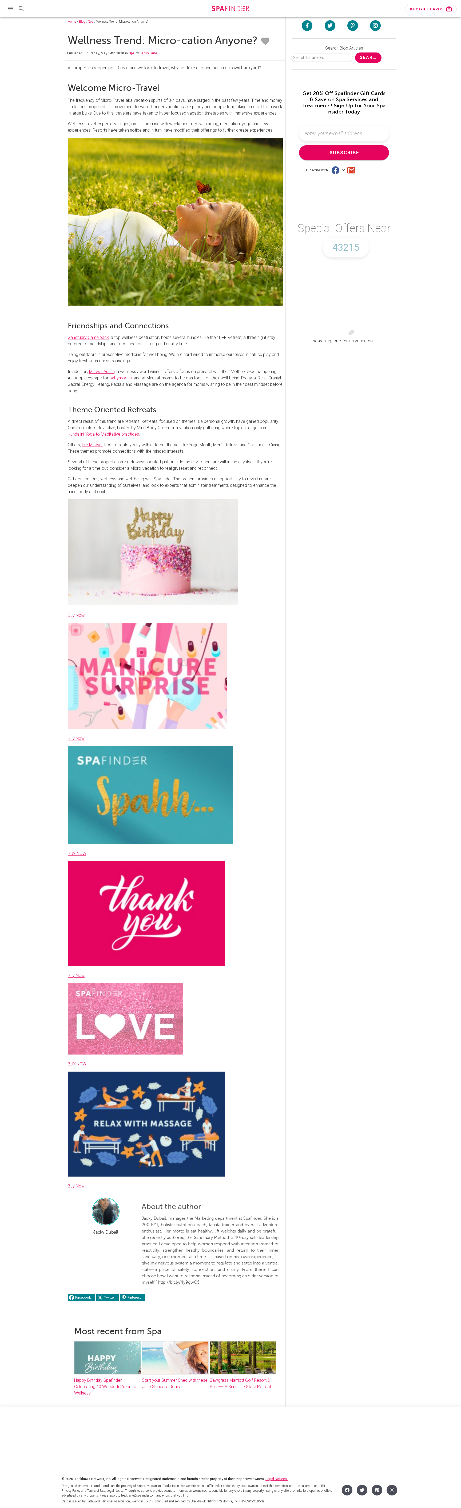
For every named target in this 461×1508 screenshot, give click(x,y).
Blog (82, 21)
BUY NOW (77, 853)
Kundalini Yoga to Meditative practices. (104, 434)
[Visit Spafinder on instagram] (375, 25)
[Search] (21, 8)
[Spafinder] (230, 9)
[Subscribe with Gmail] (351, 170)
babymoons (120, 377)
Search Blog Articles (344, 48)
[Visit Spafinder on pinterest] (352, 25)
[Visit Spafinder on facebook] (307, 25)
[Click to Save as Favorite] (265, 41)
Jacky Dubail (150, 53)
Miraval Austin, (102, 371)
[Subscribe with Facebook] (335, 170)
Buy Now (76, 615)
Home (72, 21)
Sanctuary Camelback (88, 337)
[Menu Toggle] (10, 8)
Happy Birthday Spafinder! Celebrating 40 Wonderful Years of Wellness (106, 1387)
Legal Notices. (276, 1479)
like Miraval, (92, 444)
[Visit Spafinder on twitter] (330, 25)
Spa (90, 21)
